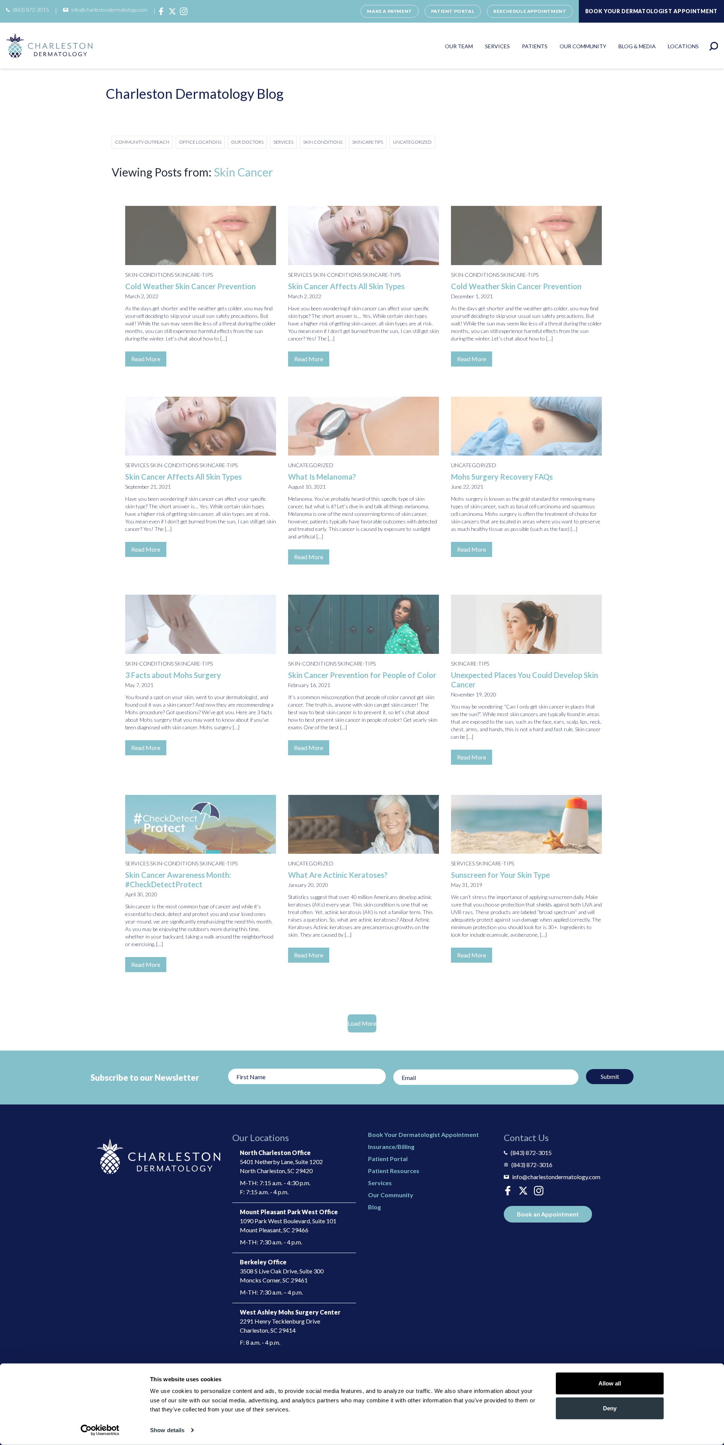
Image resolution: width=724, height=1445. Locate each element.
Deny (610, 1408)
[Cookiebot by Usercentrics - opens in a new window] (100, 1430)
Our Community (583, 46)
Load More (362, 1023)
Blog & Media (637, 46)
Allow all (609, 1383)
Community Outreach (142, 142)
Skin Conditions (322, 142)
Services (497, 46)
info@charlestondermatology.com (109, 9)
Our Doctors (247, 142)
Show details (167, 1430)
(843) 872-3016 (531, 1164)
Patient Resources (393, 1170)
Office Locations (200, 142)
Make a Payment (389, 11)
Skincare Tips (367, 142)
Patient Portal (452, 11)
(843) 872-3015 (31, 9)
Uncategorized (412, 142)
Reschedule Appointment (529, 11)
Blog (374, 1206)
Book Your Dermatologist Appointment (423, 1134)
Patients (535, 46)
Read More (145, 358)
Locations (683, 46)
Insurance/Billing (391, 1146)
